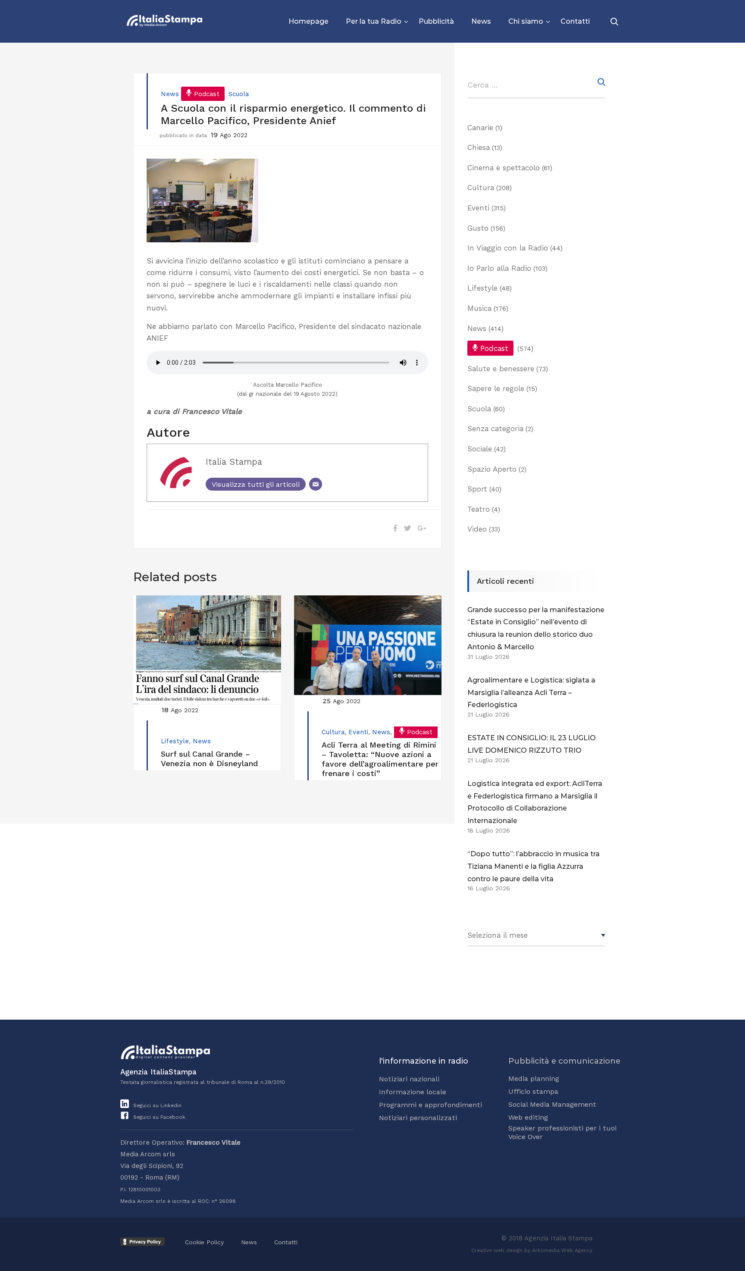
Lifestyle (175, 741)
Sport (477, 489)
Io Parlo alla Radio (499, 268)
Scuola (239, 94)
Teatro (478, 509)
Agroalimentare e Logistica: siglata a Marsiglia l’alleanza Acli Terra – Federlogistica (531, 692)
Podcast (206, 94)
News (481, 21)
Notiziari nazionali (409, 1079)
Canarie (480, 127)
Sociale (479, 449)
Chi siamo (525, 21)
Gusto (477, 228)
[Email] (315, 484)
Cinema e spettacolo (503, 167)
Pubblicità (436, 21)
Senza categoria (495, 428)
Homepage (308, 21)
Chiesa (478, 147)
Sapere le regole (495, 388)
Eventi (358, 732)
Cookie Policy (204, 1242)
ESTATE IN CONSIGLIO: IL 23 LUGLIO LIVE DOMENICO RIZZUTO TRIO (531, 744)
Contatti (575, 21)
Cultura (333, 732)
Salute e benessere (500, 368)
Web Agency (576, 1250)
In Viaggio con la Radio (507, 248)
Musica (479, 308)
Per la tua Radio (373, 21)
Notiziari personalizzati (418, 1118)
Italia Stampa (234, 462)
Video (477, 529)
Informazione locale (412, 1092)
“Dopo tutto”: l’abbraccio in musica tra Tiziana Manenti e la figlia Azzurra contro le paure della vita (533, 866)
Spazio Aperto (491, 469)
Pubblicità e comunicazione (564, 1061)
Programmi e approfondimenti (430, 1105)
